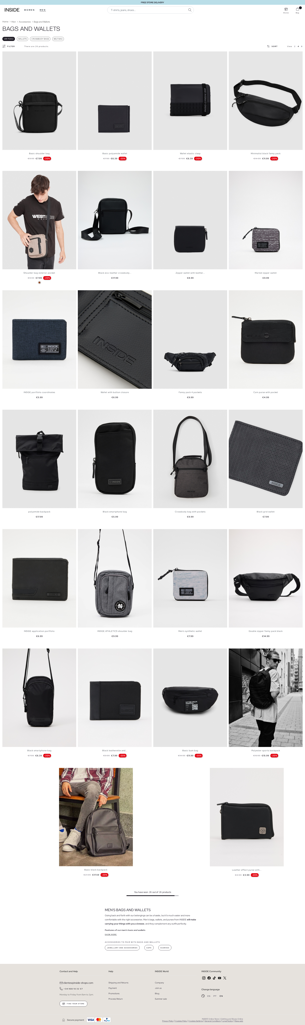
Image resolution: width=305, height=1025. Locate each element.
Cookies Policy (181, 1021)
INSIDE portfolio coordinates (39, 392)
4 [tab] (10, 54)
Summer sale (161, 999)
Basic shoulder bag (39, 153)
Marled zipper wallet (266, 273)
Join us (158, 988)
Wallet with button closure (115, 392)
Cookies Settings (196, 1021)
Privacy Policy (167, 1021)
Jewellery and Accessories (122, 948)
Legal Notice (227, 1021)
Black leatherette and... (114, 750)
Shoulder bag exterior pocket (39, 273)
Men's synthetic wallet (190, 631)
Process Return (115, 999)
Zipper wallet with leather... (190, 273)
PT (215, 996)
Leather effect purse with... (246, 870)
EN (221, 996)
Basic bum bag (190, 750)
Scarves (164, 948)
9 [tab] (244, 651)
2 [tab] (7, 54)
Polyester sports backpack (265, 750)
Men (43, 10)
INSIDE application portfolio (39, 631)
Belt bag (58, 39)
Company (159, 982)
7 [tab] (241, 651)
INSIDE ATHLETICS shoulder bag (114, 631)
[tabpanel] (39, 100)
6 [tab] (13, 54)
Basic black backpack (95, 869)
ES (209, 996)
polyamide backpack (39, 511)
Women (29, 10)
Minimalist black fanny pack (266, 153)
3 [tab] (9, 54)
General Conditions (212, 1021)
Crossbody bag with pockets (190, 511)
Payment (112, 988)
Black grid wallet (266, 511)
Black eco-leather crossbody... (114, 273)
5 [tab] (12, 54)
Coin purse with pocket (265, 392)
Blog (157, 993)
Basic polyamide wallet (114, 153)
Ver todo (9, 39)
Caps (149, 948)
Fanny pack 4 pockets (190, 392)
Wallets (22, 39)
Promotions (113, 993)
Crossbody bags (40, 39)
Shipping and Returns (118, 982)
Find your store (75, 1004)
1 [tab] (5, 54)
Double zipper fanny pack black (266, 631)
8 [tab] (243, 651)
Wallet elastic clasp (190, 153)
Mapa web (238, 1021)
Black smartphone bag (115, 511)
